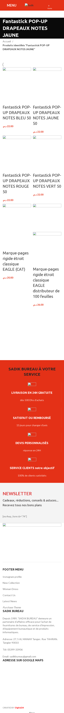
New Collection (11, 582)
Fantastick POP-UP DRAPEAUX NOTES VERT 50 (47, 180)
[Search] (38, 5)
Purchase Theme (12, 607)
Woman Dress (10, 588)
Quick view (16, 100)
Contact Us (9, 595)
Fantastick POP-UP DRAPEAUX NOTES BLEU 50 (17, 112)
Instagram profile (12, 576)
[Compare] (7, 100)
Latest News (10, 601)
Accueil (7, 41)
